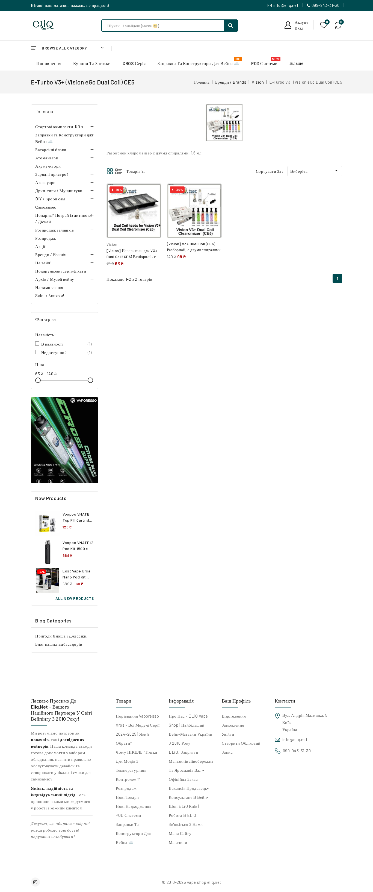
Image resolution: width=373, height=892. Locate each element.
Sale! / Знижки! (49, 295)
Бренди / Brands (51, 254)
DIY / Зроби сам (50, 198)
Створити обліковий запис (241, 747)
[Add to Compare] (153, 193)
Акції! (41, 246)
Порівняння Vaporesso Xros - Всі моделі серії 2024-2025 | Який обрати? (138, 729)
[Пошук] (231, 25)
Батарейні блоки (50, 149)
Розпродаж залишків (54, 229)
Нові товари (127, 797)
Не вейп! (43, 262)
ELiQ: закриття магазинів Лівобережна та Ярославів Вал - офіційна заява (191, 766)
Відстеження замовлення (234, 720)
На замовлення (49, 287)
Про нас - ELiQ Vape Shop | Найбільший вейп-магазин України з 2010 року (190, 729)
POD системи (128, 815)
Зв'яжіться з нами (186, 824)
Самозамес (45, 206)
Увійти (228, 734)
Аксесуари (45, 182)
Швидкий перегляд (153, 205)
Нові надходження (133, 806)
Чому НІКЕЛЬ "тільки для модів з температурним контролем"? (136, 766)
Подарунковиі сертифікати (60, 270)
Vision (111, 244)
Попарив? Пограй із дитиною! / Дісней (63, 218)
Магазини (178, 842)
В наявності (66, 343)
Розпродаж (45, 238)
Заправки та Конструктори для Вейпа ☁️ (64, 138)
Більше (296, 63)
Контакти (285, 701)
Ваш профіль (236, 701)
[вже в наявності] (64, 440)
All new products (74, 598)
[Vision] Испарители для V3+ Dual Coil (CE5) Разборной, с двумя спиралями (132, 256)
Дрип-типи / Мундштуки (58, 190)
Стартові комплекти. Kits (59, 126)
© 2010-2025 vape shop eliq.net (191, 882)
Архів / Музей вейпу (54, 279)
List (118, 171)
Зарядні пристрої (51, 174)
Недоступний (66, 352)
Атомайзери (46, 157)
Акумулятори (48, 165)
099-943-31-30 (326, 5)
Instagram (36, 882)
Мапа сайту (180, 833)
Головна (44, 111)
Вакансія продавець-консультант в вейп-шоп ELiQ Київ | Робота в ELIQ (189, 802)
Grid (109, 171)
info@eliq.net (286, 5)
